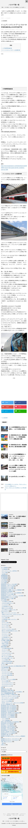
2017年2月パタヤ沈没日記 (7, 723)
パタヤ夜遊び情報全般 (6, 648)
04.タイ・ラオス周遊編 (7, 701)
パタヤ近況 (3, 579)
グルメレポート (5, 611)
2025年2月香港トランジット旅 (8, 597)
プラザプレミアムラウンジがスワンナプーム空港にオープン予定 (17, 552)
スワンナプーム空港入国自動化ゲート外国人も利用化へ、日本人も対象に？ (17, 526)
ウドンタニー (4, 670)
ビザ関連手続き (5, 645)
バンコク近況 (4, 581)
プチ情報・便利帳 (5, 640)
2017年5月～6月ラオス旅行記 (8, 727)
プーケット (3, 676)
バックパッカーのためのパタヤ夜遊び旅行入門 (12, 666)
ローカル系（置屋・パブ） (7, 658)
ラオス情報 (3, 582)
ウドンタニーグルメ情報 (7, 673)
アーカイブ (3, 749)
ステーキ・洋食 (5, 622)
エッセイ (3, 664)
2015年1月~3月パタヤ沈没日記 (8, 708)
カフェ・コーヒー (5, 627)
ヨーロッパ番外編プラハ (7, 704)
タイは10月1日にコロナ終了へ (17, 476)
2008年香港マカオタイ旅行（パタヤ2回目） (12, 691)
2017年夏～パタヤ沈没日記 (7, 729)
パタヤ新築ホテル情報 (6, 601)
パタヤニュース (5, 668)
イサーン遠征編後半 (6, 720)
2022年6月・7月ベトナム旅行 (8, 585)
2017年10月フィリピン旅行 (7, 730)
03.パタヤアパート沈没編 (7, 699)
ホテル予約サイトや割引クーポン (9, 609)
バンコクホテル (5, 604)
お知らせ (3, 744)
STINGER (14, 825)
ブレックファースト (6, 624)
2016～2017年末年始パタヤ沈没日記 (10, 721)
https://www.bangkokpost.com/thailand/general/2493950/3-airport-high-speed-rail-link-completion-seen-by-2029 (14, 167)
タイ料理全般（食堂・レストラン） (9, 619)
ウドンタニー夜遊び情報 (7, 675)
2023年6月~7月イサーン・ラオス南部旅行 (11, 592)
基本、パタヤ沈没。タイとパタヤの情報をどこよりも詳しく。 (14, 821)
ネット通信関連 (5, 642)
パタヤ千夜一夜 (14, 5)
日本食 (3, 620)
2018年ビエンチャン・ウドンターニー (10, 738)
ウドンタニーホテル (6, 671)
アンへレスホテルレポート (7, 682)
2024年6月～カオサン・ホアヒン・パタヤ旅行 (12, 595)
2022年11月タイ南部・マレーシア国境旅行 (11, 589)
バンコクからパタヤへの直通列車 (11, 50)
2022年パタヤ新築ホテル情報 (12, 813)
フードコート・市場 (6, 634)
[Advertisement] (14, 69)
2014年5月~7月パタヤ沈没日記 (8, 705)
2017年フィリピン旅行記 (7, 724)
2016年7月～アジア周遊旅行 (8, 715)
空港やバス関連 (5, 643)
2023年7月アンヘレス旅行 (7, 594)
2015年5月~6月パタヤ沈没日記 (8, 710)
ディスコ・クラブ (5, 654)
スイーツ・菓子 (5, 625)
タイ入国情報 (4, 567)
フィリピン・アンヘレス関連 (8, 679)
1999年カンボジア (5, 688)
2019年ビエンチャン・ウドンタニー (10, 740)
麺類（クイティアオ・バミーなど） (9, 612)
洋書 (3, 743)
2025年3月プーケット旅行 (7, 598)
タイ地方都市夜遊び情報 (7, 661)
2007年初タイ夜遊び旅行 (7, 690)
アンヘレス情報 (5, 681)
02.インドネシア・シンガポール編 (9, 697)
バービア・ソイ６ (5, 651)
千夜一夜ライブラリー (6, 741)
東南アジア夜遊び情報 (6, 663)
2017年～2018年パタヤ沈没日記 (9, 731)
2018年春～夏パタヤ (6, 734)
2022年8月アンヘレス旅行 (7, 588)
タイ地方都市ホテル (6, 606)
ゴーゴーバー (4, 650)
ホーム (4, 813)
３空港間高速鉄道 (7, 48)
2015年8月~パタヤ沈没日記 (7, 711)
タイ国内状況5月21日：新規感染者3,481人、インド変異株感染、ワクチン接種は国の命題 (18, 437)
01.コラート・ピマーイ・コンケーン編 (10, 696)
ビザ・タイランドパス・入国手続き (9, 570)
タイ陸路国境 (4, 569)
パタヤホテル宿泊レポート (7, 603)
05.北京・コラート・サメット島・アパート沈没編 (12, 702)
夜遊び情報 (3, 646)
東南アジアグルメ (5, 638)
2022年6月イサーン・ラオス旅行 (9, 584)
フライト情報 (4, 572)
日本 (2, 687)
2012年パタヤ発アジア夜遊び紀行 (9, 694)
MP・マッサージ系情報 (7, 656)
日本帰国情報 (4, 577)
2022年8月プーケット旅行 (7, 587)
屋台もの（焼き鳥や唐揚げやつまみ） (10, 630)
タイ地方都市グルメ (6, 637)
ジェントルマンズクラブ (7, 653)
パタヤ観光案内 (5, 667)
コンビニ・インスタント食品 (8, 629)
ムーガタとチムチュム (6, 616)
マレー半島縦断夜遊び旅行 (7, 693)
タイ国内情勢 (5, 417)
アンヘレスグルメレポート (7, 684)
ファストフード (5, 632)
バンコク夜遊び (5, 659)
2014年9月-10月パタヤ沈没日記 (9, 707)
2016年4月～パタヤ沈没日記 (8, 714)
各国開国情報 (4, 575)
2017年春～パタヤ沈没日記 (7, 726)
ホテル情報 (3, 600)
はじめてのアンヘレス (6, 686)
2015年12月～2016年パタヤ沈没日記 (10, 712)
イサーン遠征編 (5, 718)
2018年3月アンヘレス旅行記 (8, 733)
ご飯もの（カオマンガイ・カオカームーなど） (12, 614)
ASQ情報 (4, 574)
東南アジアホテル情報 (6, 608)
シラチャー (3, 678)
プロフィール (15, 815)
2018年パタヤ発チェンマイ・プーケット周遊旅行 (13, 736)
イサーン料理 (4, 617)
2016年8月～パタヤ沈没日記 (8, 717)
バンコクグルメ (5, 635)
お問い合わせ (21, 815)
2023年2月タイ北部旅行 (7, 591)
